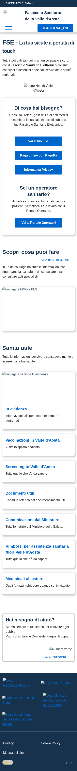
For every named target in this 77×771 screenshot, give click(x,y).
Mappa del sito (13, 752)
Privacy (8, 743)
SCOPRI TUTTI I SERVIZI (55, 259)
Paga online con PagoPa (38, 155)
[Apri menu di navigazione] (8, 28)
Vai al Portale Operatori (39, 222)
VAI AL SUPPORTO (56, 657)
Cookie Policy (50, 743)
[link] (38, 400)
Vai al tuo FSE (38, 141)
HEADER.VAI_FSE (55, 28)
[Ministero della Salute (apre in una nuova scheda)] (19, 700)
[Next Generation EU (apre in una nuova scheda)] (19, 682)
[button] (38, 309)
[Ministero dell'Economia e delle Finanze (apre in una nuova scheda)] (55, 700)
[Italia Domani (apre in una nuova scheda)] (55, 683)
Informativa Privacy (38, 169)
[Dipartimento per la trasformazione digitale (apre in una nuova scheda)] (19, 719)
